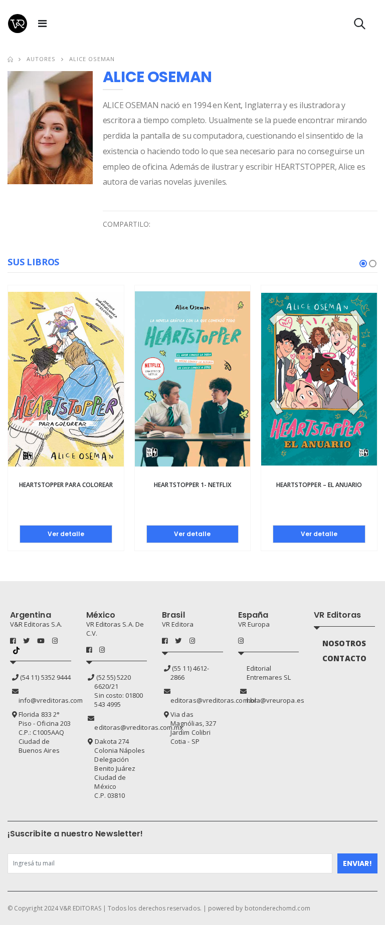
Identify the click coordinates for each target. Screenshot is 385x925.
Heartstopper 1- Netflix (192, 485)
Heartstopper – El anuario (319, 485)
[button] (359, 26)
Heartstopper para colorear (66, 485)
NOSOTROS (344, 643)
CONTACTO (344, 658)
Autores (41, 59)
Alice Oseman (92, 59)
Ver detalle (66, 534)
